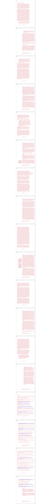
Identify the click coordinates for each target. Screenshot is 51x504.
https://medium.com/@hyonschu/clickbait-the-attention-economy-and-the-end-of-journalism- (26, 423)
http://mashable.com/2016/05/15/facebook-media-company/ (26, 433)
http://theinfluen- (21, 267)
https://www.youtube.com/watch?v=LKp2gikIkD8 (23, 435)
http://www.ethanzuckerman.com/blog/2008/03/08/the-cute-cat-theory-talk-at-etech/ (26, 484)
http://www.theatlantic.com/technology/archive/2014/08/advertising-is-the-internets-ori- (26, 486)
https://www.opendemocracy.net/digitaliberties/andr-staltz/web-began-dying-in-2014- (26, 479)
